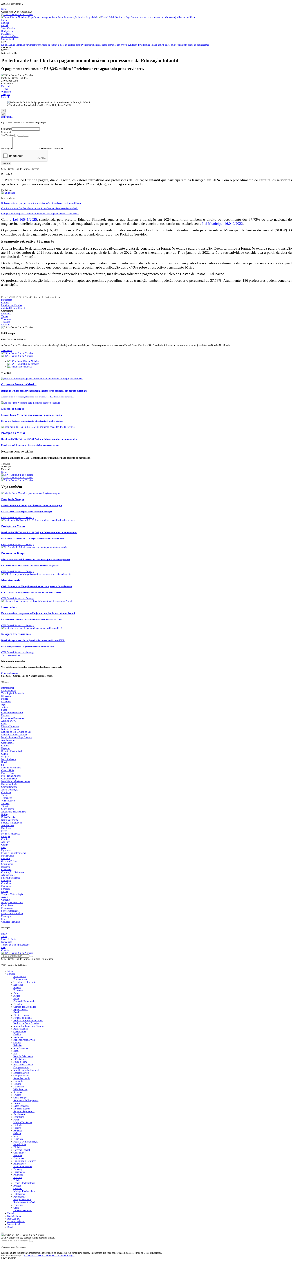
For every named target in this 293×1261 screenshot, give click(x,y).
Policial (4, 698)
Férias (4, 831)
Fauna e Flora (7, 773)
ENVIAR (6, 163)
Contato (5, 950)
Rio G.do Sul (7, 31)
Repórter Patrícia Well (11, 751)
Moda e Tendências (10, 833)
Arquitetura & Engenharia (13, 811)
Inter (3, 847)
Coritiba (5, 839)
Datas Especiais (8, 817)
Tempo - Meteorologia (12, 894)
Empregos (6, 916)
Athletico (5, 842)
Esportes (5, 715)
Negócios (5, 748)
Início (4, 20)
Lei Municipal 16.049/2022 (222, 224)
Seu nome (6, 129)
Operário (5, 899)
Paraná (4, 25)
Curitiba (5, 302)
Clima (4, 919)
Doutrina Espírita (9, 820)
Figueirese (6, 850)
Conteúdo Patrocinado (12, 712)
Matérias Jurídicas (9, 36)
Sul (2, 765)
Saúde (4, 709)
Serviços (5, 803)
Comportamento (9, 778)
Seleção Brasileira (9, 910)
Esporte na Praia (9, 784)
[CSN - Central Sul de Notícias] (17, 14)
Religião (5, 756)
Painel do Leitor (9, 939)
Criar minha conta (9, 673)
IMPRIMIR (7, 116)
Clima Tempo (7, 809)
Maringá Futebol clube (12, 902)
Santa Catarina (8, 28)
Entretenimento (8, 690)
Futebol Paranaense (10, 877)
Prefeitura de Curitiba (11, 305)
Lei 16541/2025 (25, 219)
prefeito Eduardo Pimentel (13, 308)
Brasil (4, 762)
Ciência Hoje (7, 770)
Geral (4, 723)
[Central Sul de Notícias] (19, 366)
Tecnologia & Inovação (12, 693)
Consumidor (7, 864)
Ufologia (5, 836)
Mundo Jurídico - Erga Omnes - (16, 737)
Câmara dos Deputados (12, 718)
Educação (6, 696)
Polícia (4, 891)
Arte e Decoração (9, 789)
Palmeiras (6, 886)
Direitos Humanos (10, 726)
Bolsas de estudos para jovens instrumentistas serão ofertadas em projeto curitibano (97, 44)
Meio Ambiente (8, 759)
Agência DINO (8, 721)
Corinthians (6, 883)
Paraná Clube (7, 855)
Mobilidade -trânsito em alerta (15, 781)
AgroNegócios (8, 740)
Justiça (4, 707)
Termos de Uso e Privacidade (15, 944)
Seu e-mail (6, 132)
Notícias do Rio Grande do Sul (16, 732)
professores (6, 300)
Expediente (6, 942)
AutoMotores (7, 825)
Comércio (6, 792)
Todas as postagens (10, 655)
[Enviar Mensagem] (31, 1241)
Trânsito (5, 806)
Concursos (6, 869)
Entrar (4, 9)
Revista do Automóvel (12, 913)
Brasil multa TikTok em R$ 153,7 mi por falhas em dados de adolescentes (173, 44)
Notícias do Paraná (10, 729)
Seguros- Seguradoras (11, 822)
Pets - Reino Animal (11, 776)
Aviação (5, 897)
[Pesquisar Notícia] (31, 956)
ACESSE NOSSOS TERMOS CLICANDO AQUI (49, 1255)
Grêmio (5, 844)
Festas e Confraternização (13, 853)
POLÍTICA (7, 33)
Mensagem (6, 148)
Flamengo (6, 880)
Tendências (6, 798)
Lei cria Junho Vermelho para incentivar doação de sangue (29, 44)
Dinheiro (5, 858)
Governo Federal (9, 861)
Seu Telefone (7, 135)
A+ (3, 114)
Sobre (4, 936)
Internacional (7, 39)
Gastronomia (7, 743)
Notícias (5, 22)
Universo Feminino (10, 921)
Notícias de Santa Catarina (14, 734)
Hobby (4, 814)
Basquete (5, 866)
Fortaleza (5, 888)
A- (3, 110)
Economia (6, 701)
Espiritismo (6, 828)
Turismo (5, 795)
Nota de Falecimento (11, 767)
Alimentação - (8, 875)
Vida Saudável (8, 800)
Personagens (7, 908)
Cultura (4, 754)
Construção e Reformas (12, 872)
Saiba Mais (6, 350)
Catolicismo (7, 905)
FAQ (3, 947)
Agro (3, 704)
